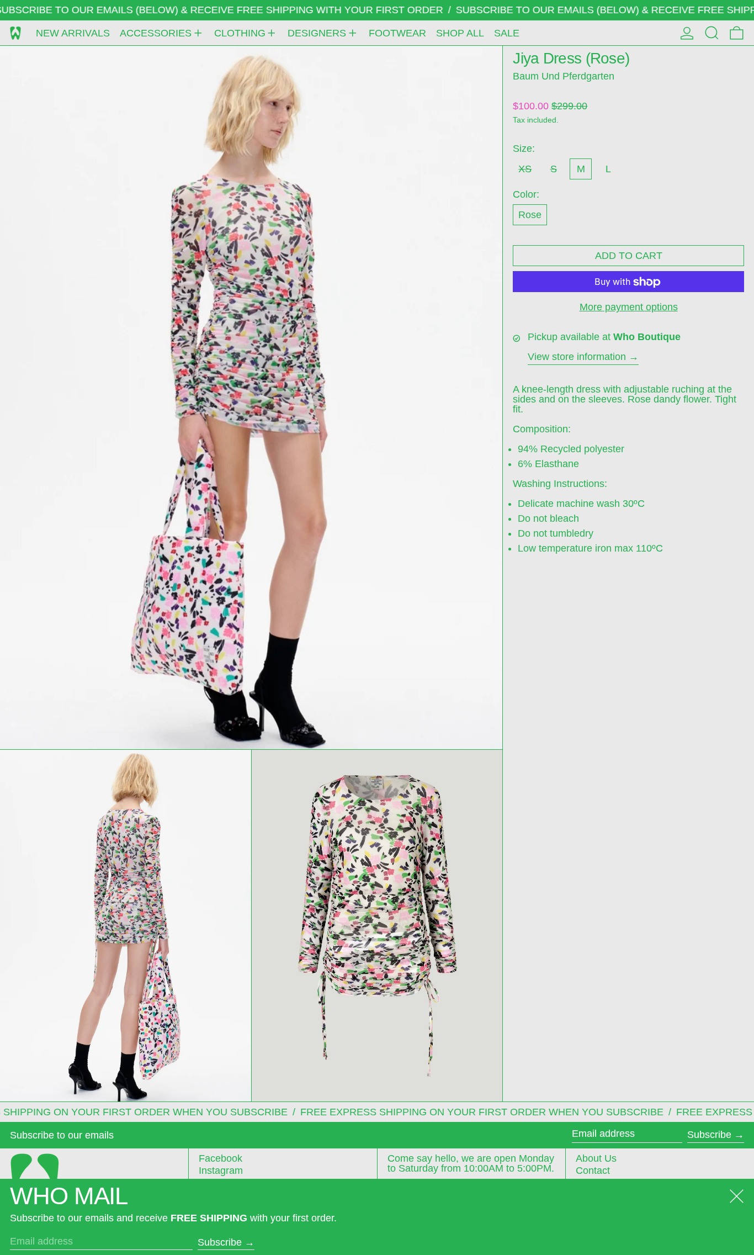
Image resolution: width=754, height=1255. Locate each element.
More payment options (629, 308)
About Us (596, 1158)
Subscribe (709, 1134)
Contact (593, 1170)
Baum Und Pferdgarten (563, 76)
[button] (711, 32)
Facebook (220, 1158)
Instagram (221, 1170)
